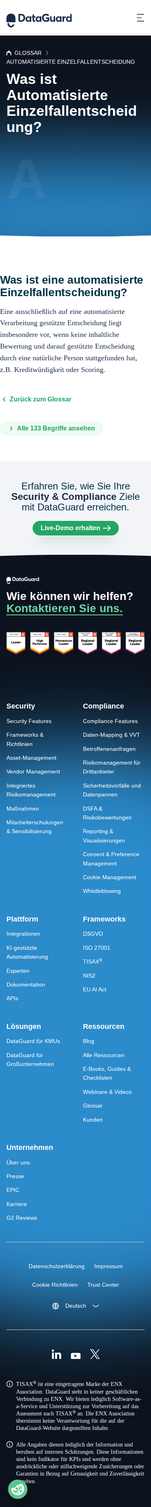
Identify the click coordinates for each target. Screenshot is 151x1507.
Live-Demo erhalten (70, 528)
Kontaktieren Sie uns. (64, 608)
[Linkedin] (56, 1355)
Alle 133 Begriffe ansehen (56, 428)
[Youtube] (76, 1355)
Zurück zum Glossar (40, 399)
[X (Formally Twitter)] (95, 1355)
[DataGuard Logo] (39, 17)
